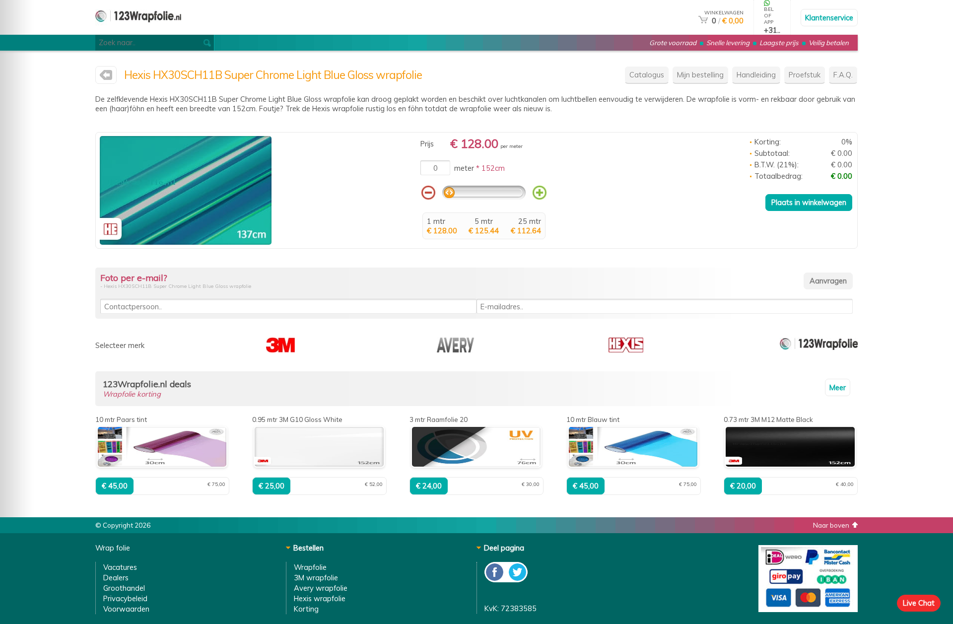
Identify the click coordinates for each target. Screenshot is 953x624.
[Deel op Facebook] (495, 579)
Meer (837, 387)
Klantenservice (829, 17)
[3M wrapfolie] (280, 349)
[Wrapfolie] (819, 349)
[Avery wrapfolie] (455, 349)
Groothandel (124, 588)
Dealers (116, 577)
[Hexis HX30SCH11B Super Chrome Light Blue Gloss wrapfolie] (186, 242)
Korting (306, 609)
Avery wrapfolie (320, 588)
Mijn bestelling (700, 74)
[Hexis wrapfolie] (106, 77)
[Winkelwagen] (703, 20)
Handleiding (756, 74)
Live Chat (919, 603)
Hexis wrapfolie (319, 598)
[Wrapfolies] (138, 30)
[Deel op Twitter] (517, 579)
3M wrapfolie (316, 577)
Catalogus (646, 74)
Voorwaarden (126, 609)
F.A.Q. (843, 74)
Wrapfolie (310, 567)
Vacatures (120, 567)
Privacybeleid (125, 598)
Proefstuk (804, 74)
